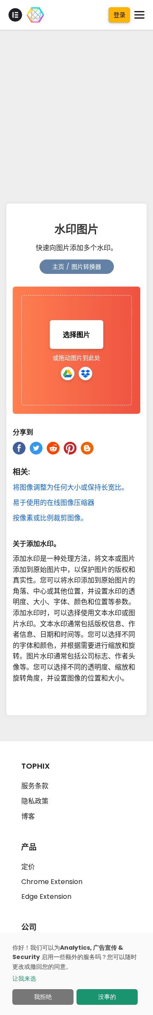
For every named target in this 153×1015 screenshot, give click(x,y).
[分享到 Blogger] (87, 448)
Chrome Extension (51, 882)
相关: (21, 471)
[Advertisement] (76, 114)
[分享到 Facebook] (19, 448)
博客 (28, 816)
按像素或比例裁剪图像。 (50, 518)
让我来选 (24, 978)
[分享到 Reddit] (53, 448)
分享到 (23, 432)
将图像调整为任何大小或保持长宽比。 (70, 487)
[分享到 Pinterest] (70, 448)
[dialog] (76, 973)
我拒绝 (43, 997)
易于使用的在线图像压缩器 (53, 503)
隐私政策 (34, 801)
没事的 (107, 997)
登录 (119, 15)
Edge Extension (46, 896)
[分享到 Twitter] (36, 448)
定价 (28, 867)
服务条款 (34, 786)
